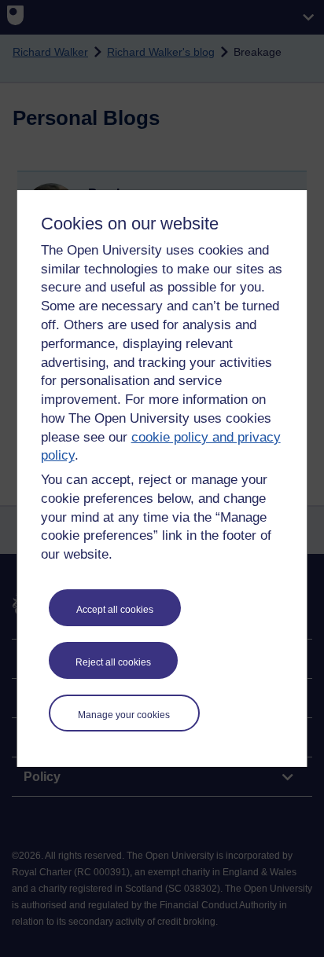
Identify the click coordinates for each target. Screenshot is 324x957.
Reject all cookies (113, 662)
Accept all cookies (114, 609)
